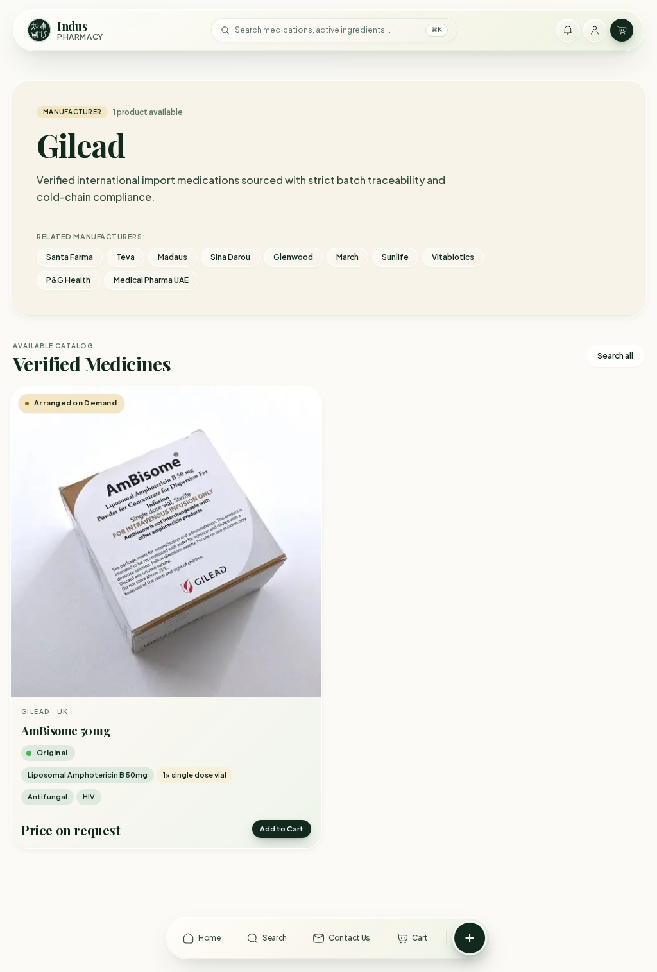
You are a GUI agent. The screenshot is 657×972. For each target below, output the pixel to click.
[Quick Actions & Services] (469, 938)
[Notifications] (567, 30)
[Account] (594, 30)
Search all (615, 356)
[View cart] (621, 30)
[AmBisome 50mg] (166, 541)
